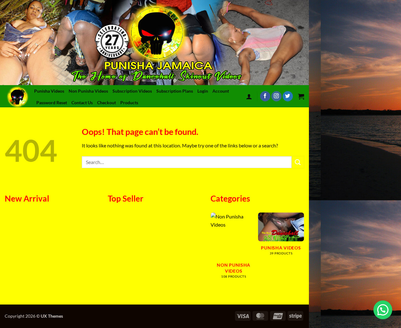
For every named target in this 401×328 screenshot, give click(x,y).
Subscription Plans (174, 91)
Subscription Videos (132, 91)
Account (220, 91)
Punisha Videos (49, 91)
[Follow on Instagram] (276, 96)
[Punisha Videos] (18, 96)
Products (129, 102)
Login (202, 91)
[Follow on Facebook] (265, 96)
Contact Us (82, 102)
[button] (249, 96)
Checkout (106, 102)
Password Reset (51, 102)
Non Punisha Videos (88, 91)
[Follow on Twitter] (288, 96)
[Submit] (298, 162)
